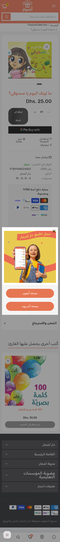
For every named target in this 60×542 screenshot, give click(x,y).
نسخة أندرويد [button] (30, 306)
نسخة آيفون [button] (30, 293)
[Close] (54, 231)
